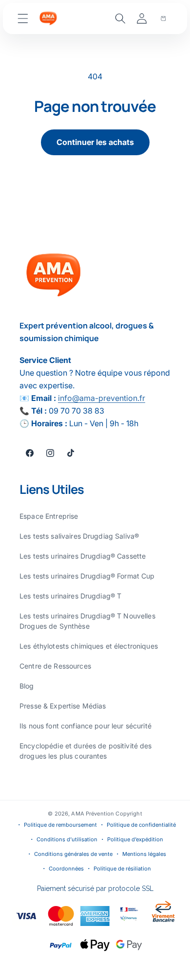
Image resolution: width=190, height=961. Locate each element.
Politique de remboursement (60, 824)
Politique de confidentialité (141, 824)
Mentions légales (144, 854)
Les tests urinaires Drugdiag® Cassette (82, 556)
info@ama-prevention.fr (101, 398)
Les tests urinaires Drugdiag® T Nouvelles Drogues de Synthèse (87, 621)
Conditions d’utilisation (67, 839)
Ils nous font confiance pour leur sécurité (85, 726)
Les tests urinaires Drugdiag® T (70, 596)
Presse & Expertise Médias (62, 706)
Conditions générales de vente (73, 854)
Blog (26, 686)
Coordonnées (66, 868)
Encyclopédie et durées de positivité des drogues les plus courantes (85, 751)
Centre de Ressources (55, 666)
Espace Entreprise (48, 516)
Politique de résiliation (122, 868)
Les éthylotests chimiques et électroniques (88, 646)
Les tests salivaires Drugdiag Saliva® (79, 536)
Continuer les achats (95, 142)
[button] (23, 18)
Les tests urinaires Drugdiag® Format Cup (87, 576)
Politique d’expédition (135, 839)
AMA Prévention (93, 813)
